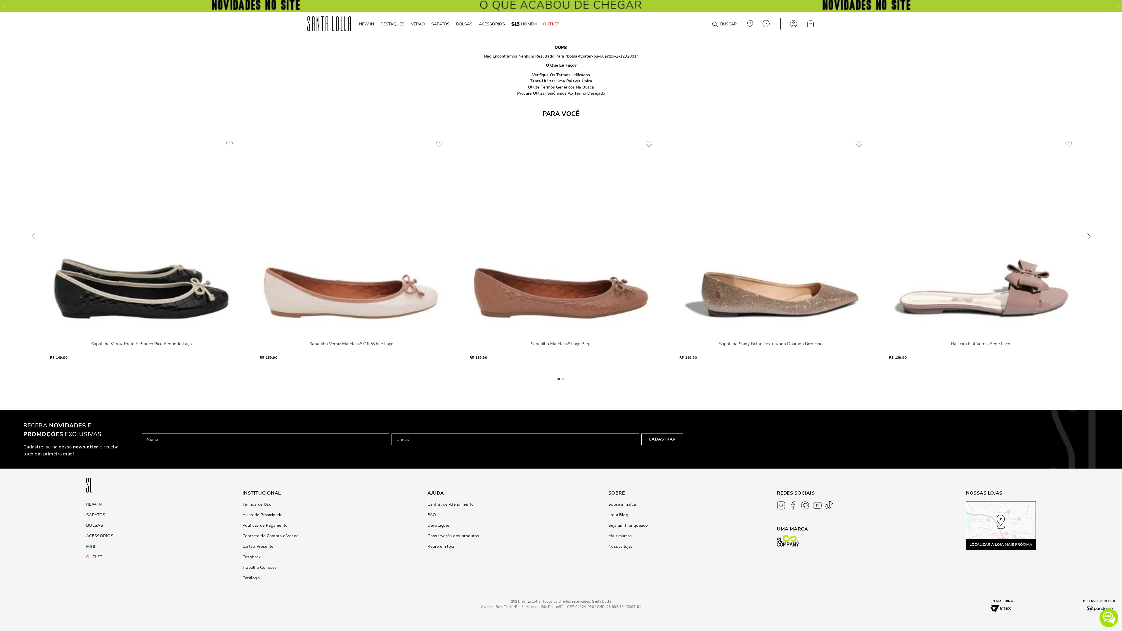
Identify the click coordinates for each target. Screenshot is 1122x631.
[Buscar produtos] (715, 24)
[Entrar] (793, 24)
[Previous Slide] (3, 6)
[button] (1109, 618)
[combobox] (701, 23)
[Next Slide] (1118, 6)
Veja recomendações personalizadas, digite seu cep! (749, 23)
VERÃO (418, 24)
